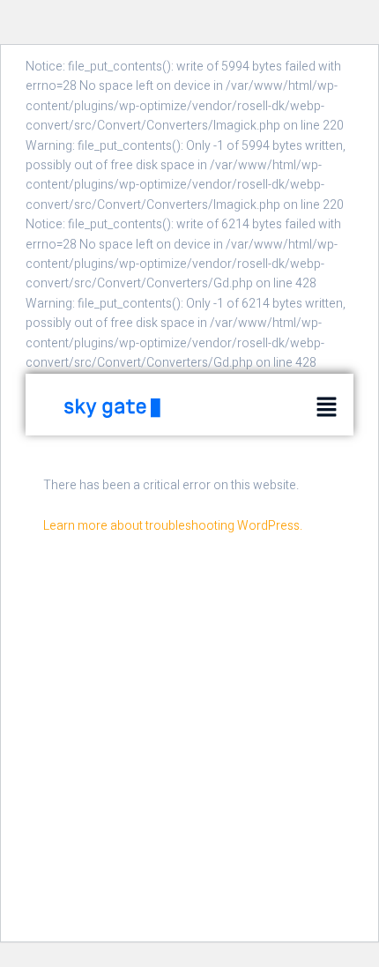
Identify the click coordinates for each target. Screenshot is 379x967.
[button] (327, 407)
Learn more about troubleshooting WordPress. (172, 526)
